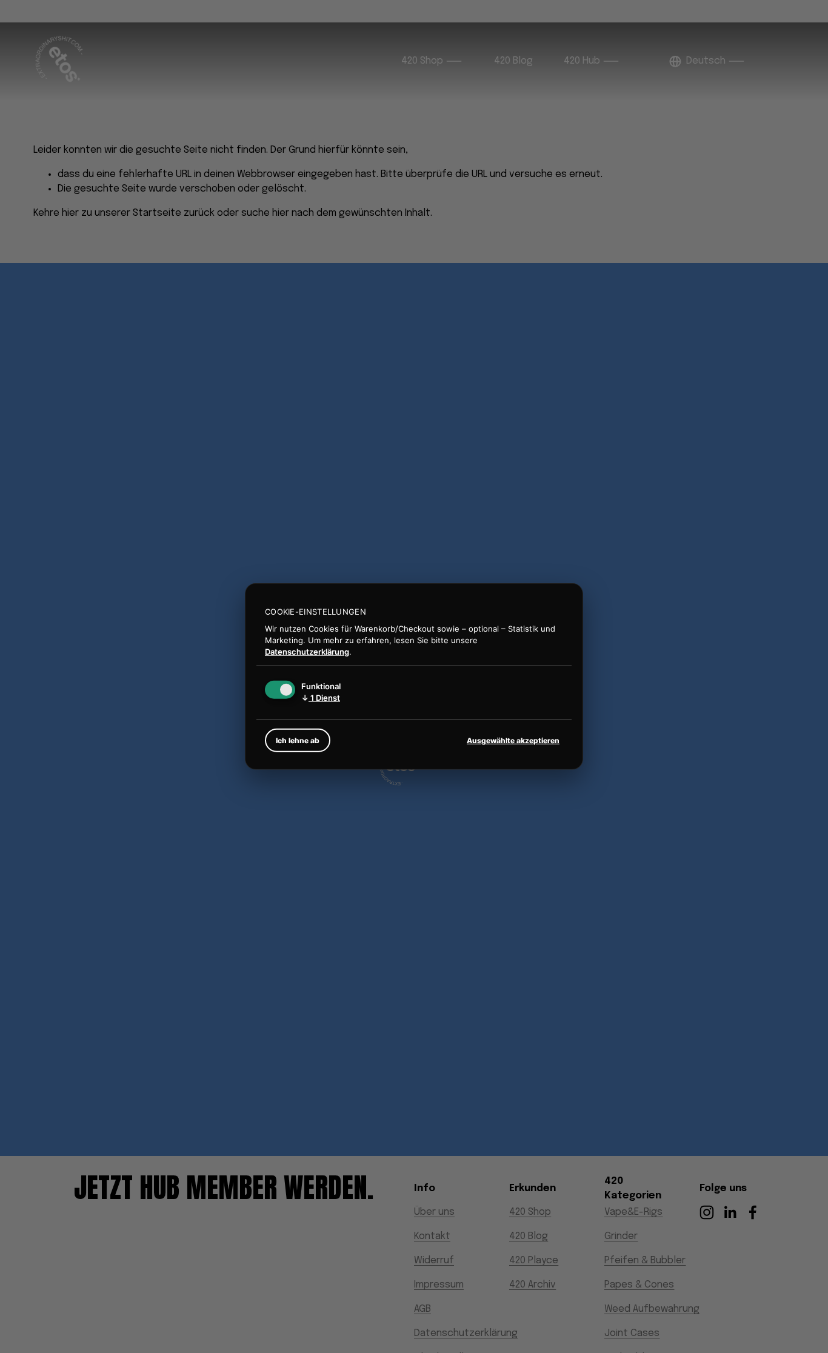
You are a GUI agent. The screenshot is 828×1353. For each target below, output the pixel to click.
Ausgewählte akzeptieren (513, 740)
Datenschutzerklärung (307, 651)
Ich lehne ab (297, 740)
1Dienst (320, 698)
